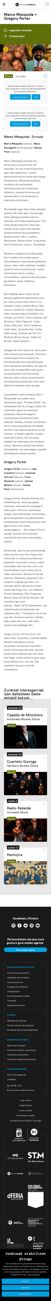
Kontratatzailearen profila (18, 995)
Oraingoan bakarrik (20, 97)
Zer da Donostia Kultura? (18, 972)
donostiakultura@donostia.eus (22, 1090)
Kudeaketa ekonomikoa (17, 1054)
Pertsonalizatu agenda (25, 949)
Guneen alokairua (15, 982)
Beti (36, 97)
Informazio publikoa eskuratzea (21, 1059)
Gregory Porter (12, 498)
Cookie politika (25, 1110)
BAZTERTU (25, 1287)
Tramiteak (11, 1000)
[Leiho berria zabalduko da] (13, 925)
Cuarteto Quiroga (22, 763)
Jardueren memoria (16, 1005)
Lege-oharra (25, 1100)
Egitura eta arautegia (16, 1045)
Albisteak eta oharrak (16, 1020)
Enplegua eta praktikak (17, 986)
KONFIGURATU (25, 1294)
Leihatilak (11, 1079)
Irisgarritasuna (25, 1105)
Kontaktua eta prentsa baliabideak (22, 1029)
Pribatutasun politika (25, 1115)
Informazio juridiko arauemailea (21, 1050)
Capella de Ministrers (25, 716)
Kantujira (14, 854)
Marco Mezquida (13, 160)
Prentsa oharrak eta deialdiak (20, 1025)
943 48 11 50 (15, 1085)
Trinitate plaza (17, 36)
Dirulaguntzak (13, 991)
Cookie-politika (33, 1274)
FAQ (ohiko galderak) (16, 1074)
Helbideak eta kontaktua (18, 977)
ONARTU (25, 1281)
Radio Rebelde (19, 810)
